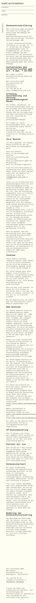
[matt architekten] (12, 3)
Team (3, 11)
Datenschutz (10, 582)
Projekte (5, 7)
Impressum (20, 582)
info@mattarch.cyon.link (15, 177)
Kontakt (4, 15)
